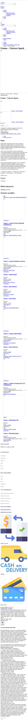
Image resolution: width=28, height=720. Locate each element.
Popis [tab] (4, 136)
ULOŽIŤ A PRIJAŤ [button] (5, 716)
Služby (5, 11)
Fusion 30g (6, 271)
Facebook (3, 133)
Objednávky (3, 483)
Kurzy (4, 16)
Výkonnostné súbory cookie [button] (7, 659)
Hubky (5, 417)
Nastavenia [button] (3, 619)
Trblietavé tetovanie (10, 14)
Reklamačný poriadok (5, 495)
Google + (15, 133)
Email (19, 133)
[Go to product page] (15, 270)
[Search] (15, 4)
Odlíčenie (8, 15)
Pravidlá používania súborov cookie (13, 646)
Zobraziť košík (4, 608)
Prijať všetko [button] (9, 619)
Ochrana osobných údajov (6, 498)
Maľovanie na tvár (10, 12)
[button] (3, 2)
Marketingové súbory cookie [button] (7, 672)
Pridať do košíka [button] (7, 231)
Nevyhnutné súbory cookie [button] (7, 701)
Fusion (16, 129)
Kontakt (2, 486)
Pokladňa (10, 608)
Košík (4, 39)
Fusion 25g (6, 220)
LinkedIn (11, 133)
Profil (2, 478)
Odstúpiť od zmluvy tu (5, 500)
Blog (4, 18)
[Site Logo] (2, 6)
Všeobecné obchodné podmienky (7, 493)
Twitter (7, 133)
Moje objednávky (7, 38)
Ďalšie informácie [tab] (7, 137)
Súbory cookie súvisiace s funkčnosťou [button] (9, 648)
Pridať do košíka (4, 132)
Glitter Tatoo (3, 458)
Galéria (2, 468)
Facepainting (3, 455)
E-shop (5, 10)
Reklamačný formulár (5, 503)
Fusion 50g (8, 129)
